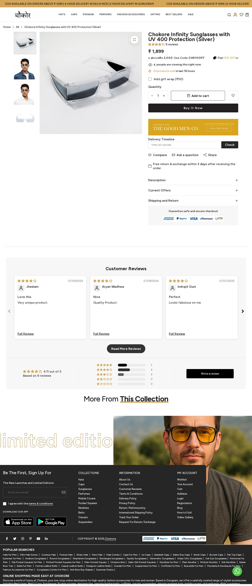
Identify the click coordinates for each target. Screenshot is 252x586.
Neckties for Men (169, 562)
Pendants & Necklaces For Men (224, 566)
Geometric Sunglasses (162, 558)
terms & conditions (41, 503)
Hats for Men (10, 554)
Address (182, 493)
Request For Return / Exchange (137, 522)
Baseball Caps (162, 554)
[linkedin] (46, 539)
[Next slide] (243, 312)
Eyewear (88, 14)
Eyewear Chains (104, 569)
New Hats (97, 554)
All (17, 27)
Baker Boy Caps (181, 554)
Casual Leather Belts (72, 566)
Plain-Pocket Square (95, 562)
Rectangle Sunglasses (111, 558)
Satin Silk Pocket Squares (142, 562)
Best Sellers (174, 14)
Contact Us (126, 484)
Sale (191, 14)
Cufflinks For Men (171, 566)
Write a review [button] (210, 373)
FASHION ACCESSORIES (131, 14)
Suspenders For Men (146, 566)
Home (7, 27)
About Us (124, 479)
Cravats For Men (123, 566)
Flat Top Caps (234, 554)
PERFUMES (105, 14)
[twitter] (15, 539)
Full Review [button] (26, 334)
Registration (184, 503)
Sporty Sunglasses (136, 558)
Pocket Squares (87, 503)
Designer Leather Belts (98, 566)
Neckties (83, 507)
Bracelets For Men (194, 566)
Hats (62, 14)
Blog (180, 507)
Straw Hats (82, 554)
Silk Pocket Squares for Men (27, 562)
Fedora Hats (66, 554)
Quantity (154, 87)
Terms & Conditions (131, 493)
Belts (81, 512)
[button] (156, 44)
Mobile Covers (86, 498)
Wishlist (182, 479)
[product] (134, 40)
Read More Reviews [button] (126, 349)
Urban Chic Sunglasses (189, 558)
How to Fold (184, 512)
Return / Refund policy (132, 507)
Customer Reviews (130, 489)
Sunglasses (85, 489)
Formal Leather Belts (46, 566)
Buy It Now (193, 108)
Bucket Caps (216, 554)
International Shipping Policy (136, 512)
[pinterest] (30, 539)
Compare (160, 155)
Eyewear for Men (12, 558)
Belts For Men (24, 566)
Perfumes (84, 493)
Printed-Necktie (209, 562)
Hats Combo (113, 554)
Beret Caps (200, 554)
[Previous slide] (9, 312)
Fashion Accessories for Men (18, 569)
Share (212, 155)
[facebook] (7, 539)
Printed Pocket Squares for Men (63, 562)
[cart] (247, 15)
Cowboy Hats (48, 554)
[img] (27, 281)
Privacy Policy (127, 503)
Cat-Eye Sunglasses (216, 558)
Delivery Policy (127, 498)
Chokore (110, 538)
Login (180, 498)
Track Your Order (129, 517)
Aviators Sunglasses (35, 558)
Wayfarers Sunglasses (84, 558)
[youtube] (38, 539)
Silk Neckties (228, 562)
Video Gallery (185, 517)
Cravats (83, 517)
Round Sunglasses (59, 558)
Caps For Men (130, 554)
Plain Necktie (189, 562)
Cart (180, 489)
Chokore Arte (117, 562)
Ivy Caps (146, 554)
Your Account (185, 484)
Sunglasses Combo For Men (52, 569)
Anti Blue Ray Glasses (81, 569)
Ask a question (187, 155)
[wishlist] (241, 15)
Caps (74, 14)
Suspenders (85, 522)
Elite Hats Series (29, 554)
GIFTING (155, 14)
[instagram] (23, 539)
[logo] (22, 14)
